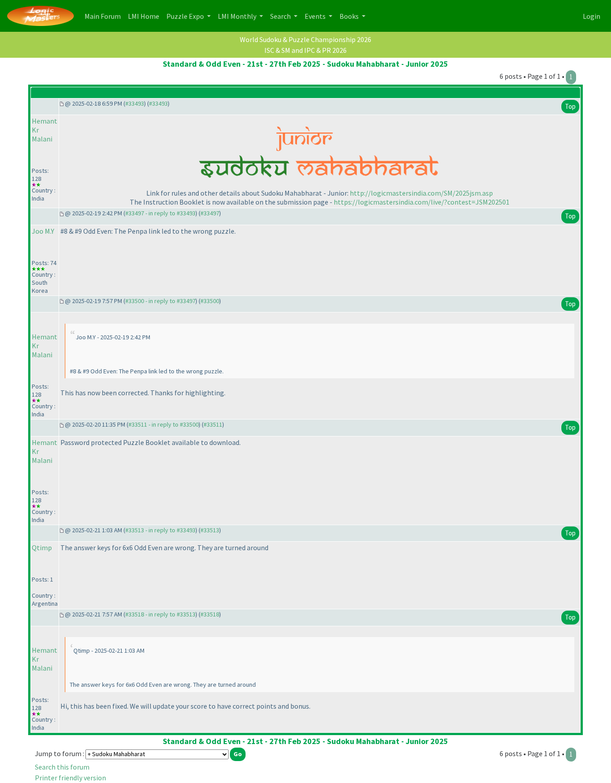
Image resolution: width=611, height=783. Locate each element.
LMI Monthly (238, 16)
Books (349, 16)
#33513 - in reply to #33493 (160, 530)
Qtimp (42, 547)
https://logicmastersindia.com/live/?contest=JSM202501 (421, 201)
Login (591, 16)
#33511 (213, 424)
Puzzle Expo (185, 16)
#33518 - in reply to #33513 (160, 614)
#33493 (134, 103)
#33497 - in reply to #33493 (160, 213)
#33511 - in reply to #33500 (163, 424)
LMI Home (145, 16)
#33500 (209, 301)
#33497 (209, 213)
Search (281, 16)
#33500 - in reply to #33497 (160, 301)
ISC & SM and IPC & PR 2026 (305, 50)
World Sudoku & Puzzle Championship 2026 (305, 39)
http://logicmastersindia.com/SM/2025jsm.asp (421, 192)
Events (316, 16)
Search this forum (62, 766)
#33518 (209, 614)
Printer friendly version (70, 777)
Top (570, 106)
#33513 (209, 530)
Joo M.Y (43, 231)
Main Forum (104, 16)
